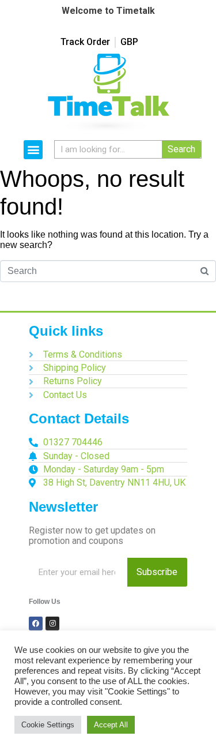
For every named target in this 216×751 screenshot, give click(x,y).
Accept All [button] (111, 724)
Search (181, 149)
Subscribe (157, 571)
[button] (33, 149)
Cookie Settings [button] (47, 724)
